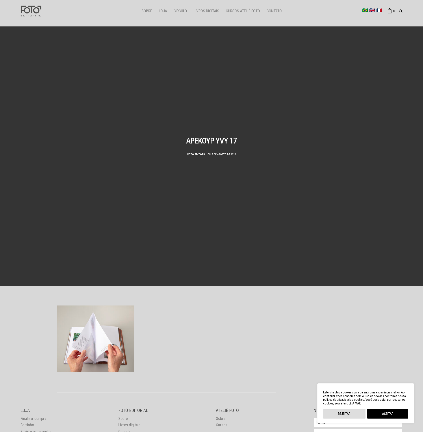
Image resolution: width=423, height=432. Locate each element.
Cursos (221, 425)
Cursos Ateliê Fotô (243, 11)
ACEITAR (387, 413)
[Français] (379, 10)
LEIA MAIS (355, 403)
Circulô (180, 11)
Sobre (146, 11)
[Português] (365, 10)
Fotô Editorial (197, 154)
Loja (163, 11)
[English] (372, 10)
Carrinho (27, 425)
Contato (274, 11)
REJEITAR (344, 413)
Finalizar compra (33, 418)
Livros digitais (206, 11)
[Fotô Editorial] (30, 11)
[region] (365, 403)
